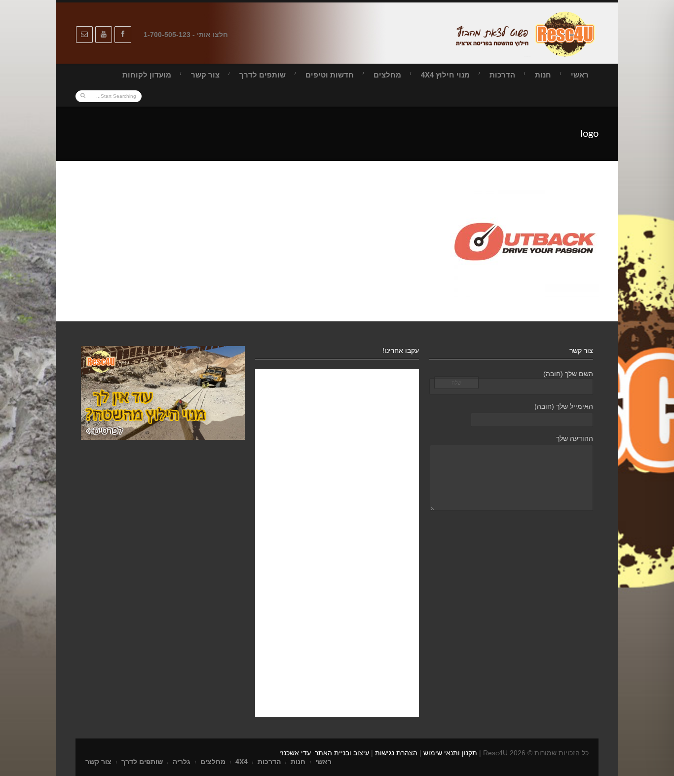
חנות (543, 74)
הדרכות (502, 74)
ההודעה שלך (574, 438)
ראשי (580, 74)
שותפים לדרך (262, 74)
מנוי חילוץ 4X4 (445, 74)
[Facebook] (122, 34)
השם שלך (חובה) (568, 374)
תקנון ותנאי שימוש (450, 753)
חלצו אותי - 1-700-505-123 (186, 35)
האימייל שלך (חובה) (563, 406)
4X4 (241, 762)
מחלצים (387, 74)
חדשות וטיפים (329, 74)
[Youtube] (103, 34)
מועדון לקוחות (146, 74)
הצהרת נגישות (396, 753)
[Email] (84, 34)
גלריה (181, 762)
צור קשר (205, 74)
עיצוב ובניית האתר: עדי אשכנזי (324, 753)
